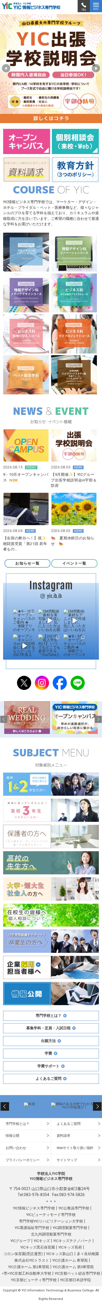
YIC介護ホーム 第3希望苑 (73, 1267)
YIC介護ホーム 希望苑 (70, 1260)
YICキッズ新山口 (59, 1254)
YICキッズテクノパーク (72, 1241)
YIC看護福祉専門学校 (32, 1228)
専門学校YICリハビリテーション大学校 (51, 1221)
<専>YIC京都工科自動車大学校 (26, 1273)
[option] (51, 68)
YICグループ (20, 1241)
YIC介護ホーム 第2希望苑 (28, 1267)
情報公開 (12, 1136)
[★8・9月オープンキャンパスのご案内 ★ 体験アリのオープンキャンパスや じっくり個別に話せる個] (74, 645)
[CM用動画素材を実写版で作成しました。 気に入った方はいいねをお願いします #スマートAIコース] (49, 620)
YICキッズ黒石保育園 (37, 1247)
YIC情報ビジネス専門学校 (34, 1208)
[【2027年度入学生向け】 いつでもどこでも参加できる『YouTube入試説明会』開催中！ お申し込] (49, 645)
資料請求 (63, 1136)
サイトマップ (67, 1160)
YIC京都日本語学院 (75, 1280)
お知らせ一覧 (27, 563)
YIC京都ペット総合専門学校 (77, 1273)
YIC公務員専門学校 (73, 1208)
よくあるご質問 (68, 1124)
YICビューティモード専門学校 (51, 1215)
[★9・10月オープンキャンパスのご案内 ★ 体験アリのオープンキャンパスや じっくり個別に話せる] (24, 620)
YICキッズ (42, 1241)
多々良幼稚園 (88, 1254)
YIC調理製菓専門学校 (70, 1228)
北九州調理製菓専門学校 (51, 1234)
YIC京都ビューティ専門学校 (34, 1280)
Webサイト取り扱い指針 (75, 1148)
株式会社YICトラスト (31, 1260)
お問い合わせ (16, 1148)
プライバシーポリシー (23, 1160)
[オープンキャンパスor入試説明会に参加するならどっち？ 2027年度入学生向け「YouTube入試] (24, 645)
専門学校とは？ (17, 1124)
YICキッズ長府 (70, 1247)
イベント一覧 (74, 563)
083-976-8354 (36, 1194)
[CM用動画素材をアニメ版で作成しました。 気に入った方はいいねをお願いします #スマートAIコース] (74, 620)
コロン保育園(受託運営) (23, 1254)
